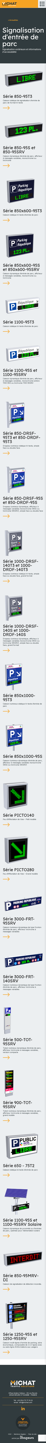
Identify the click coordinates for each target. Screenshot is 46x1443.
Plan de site (32, 1434)
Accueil (5, 20)
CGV (9, 1434)
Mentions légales (20, 1434)
